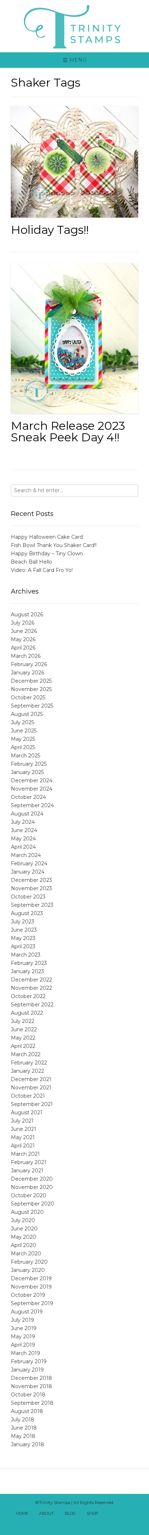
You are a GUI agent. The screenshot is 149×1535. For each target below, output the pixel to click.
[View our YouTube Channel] (134, 1514)
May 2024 (23, 838)
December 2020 (32, 1179)
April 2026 (23, 647)
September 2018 (32, 1403)
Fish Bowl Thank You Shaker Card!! (54, 545)
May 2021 (23, 1137)
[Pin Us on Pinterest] (78, 1523)
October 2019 (28, 1295)
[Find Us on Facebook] (118, 1514)
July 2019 (22, 1320)
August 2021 (26, 1112)
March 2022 (26, 1054)
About (46, 1513)
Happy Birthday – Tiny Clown (47, 553)
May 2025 (23, 739)
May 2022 (23, 1038)
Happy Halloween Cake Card (47, 537)
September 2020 (32, 1204)
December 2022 (31, 979)
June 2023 (24, 930)
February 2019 (29, 1361)
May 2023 (23, 938)
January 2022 (27, 1071)
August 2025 (27, 714)
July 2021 (22, 1121)
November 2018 (31, 1386)
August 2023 (27, 913)
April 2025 (23, 747)
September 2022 (32, 1004)
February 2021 (28, 1162)
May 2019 (23, 1336)
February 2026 (29, 664)
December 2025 (31, 681)
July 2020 (23, 1220)
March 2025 (25, 755)
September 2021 (32, 1104)
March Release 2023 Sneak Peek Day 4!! (68, 431)
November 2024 (31, 789)
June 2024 (24, 830)
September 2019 (32, 1303)
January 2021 (27, 1170)
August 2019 (27, 1311)
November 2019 (31, 1286)
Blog (70, 1513)
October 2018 (28, 1394)
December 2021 (31, 1079)
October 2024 (28, 797)
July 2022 (22, 1021)
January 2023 (27, 971)
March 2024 (26, 855)
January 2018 (27, 1444)
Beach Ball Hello (31, 562)
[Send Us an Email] (110, 1514)
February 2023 (29, 963)
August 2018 (27, 1411)
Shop (92, 1513)
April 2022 (23, 1046)
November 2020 (32, 1187)
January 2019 (27, 1369)
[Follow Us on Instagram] (70, 1523)
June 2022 (24, 1029)
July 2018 (22, 1419)
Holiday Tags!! (50, 230)
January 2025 (27, 772)
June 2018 (24, 1428)
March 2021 (25, 1154)
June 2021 (23, 1129)
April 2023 (23, 946)
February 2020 (29, 1262)
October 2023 (28, 896)
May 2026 (23, 639)
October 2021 (28, 1096)
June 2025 (24, 730)
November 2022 (31, 988)
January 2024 (27, 872)
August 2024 (27, 813)
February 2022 (29, 1062)
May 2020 (23, 1237)
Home (22, 1513)
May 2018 (23, 1436)
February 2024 (29, 863)
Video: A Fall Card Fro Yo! (42, 570)
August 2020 (27, 1212)
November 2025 (31, 689)
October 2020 (28, 1195)
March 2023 (26, 955)
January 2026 (27, 672)
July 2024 (23, 822)
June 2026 (24, 631)
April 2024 (23, 847)
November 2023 (31, 888)
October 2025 (28, 697)
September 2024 (32, 805)
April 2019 (23, 1345)
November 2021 (31, 1087)
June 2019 (24, 1328)
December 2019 (31, 1278)
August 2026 (27, 614)
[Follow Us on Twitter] (126, 1514)
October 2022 (28, 996)
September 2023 (32, 905)
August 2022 (27, 1013)
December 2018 (31, 1378)
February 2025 (29, 764)
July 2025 (22, 722)
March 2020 (26, 1253)
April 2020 (23, 1245)
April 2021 (23, 1145)
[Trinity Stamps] (74, 26)
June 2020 (24, 1228)
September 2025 (32, 706)
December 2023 (31, 880)
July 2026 (22, 623)
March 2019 (25, 1353)
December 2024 (31, 780)
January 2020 (28, 1270)
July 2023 (22, 921)
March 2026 (26, 656)
